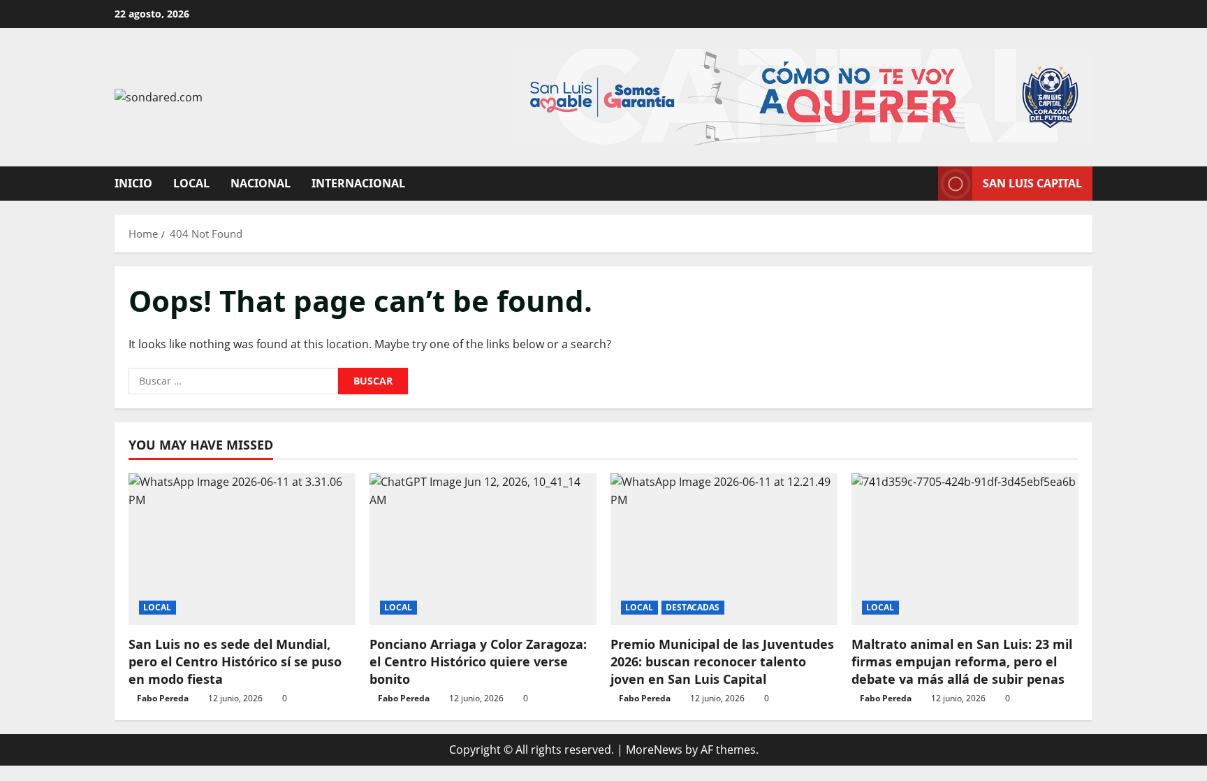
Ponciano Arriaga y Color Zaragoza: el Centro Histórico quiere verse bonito (478, 661)
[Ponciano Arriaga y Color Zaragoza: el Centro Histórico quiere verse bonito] (483, 549)
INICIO (133, 183)
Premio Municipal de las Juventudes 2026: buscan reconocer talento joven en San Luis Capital (722, 661)
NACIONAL (261, 183)
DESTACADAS (693, 607)
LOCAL (191, 183)
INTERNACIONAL (358, 183)
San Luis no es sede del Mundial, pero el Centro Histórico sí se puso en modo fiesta (235, 661)
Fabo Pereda (163, 698)
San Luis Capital (1032, 183)
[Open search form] (923, 183)
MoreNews (654, 749)
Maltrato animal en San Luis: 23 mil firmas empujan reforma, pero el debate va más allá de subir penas (961, 661)
